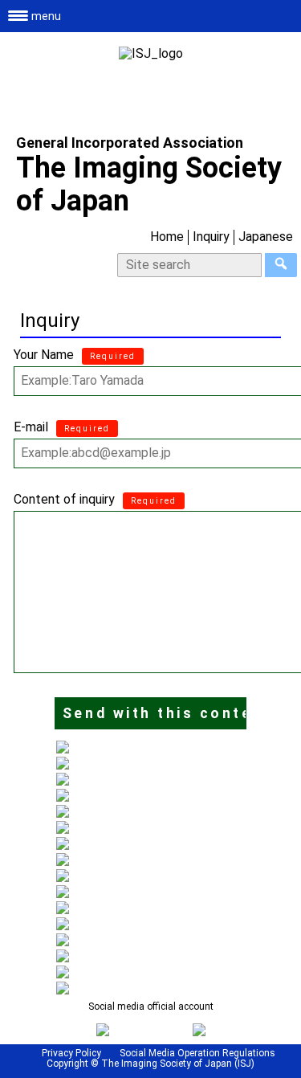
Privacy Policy (71, 1053)
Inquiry (211, 236)
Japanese (265, 236)
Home (167, 236)
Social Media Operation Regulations (197, 1053)
